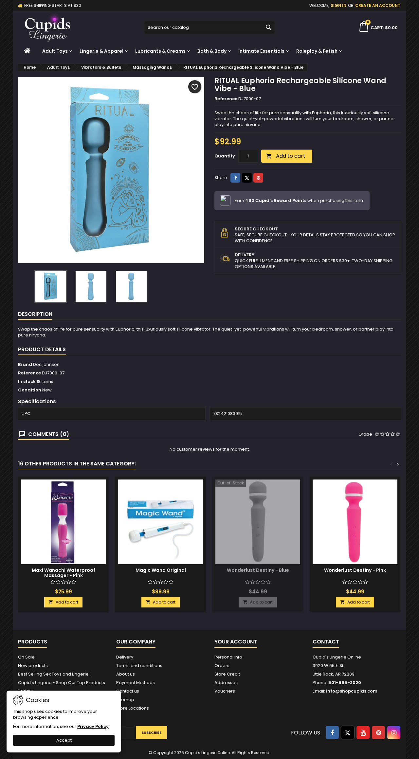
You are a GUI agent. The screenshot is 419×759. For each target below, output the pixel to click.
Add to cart (285, 156)
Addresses (226, 682)
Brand (25, 365)
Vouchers (224, 691)
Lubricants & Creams (160, 51)
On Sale (26, 657)
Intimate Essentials (261, 51)
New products (33, 665)
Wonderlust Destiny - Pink (355, 570)
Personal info (228, 657)
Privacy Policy (93, 726)
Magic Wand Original (161, 570)
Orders (221, 665)
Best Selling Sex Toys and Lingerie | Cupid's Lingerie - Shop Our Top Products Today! (61, 682)
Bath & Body (212, 51)
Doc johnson (46, 364)
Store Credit (227, 674)
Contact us (127, 691)
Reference (225, 99)
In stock (27, 382)
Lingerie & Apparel (101, 51)
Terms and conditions (139, 665)
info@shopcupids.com (351, 691)
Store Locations (132, 708)
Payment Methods (135, 682)
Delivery (124, 657)
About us (125, 674)
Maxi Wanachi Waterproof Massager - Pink (63, 573)
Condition (29, 390)
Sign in (338, 5)
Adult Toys (55, 51)
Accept (64, 740)
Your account (235, 641)
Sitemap (125, 699)
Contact (326, 641)
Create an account (377, 5)
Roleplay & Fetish (316, 51)
